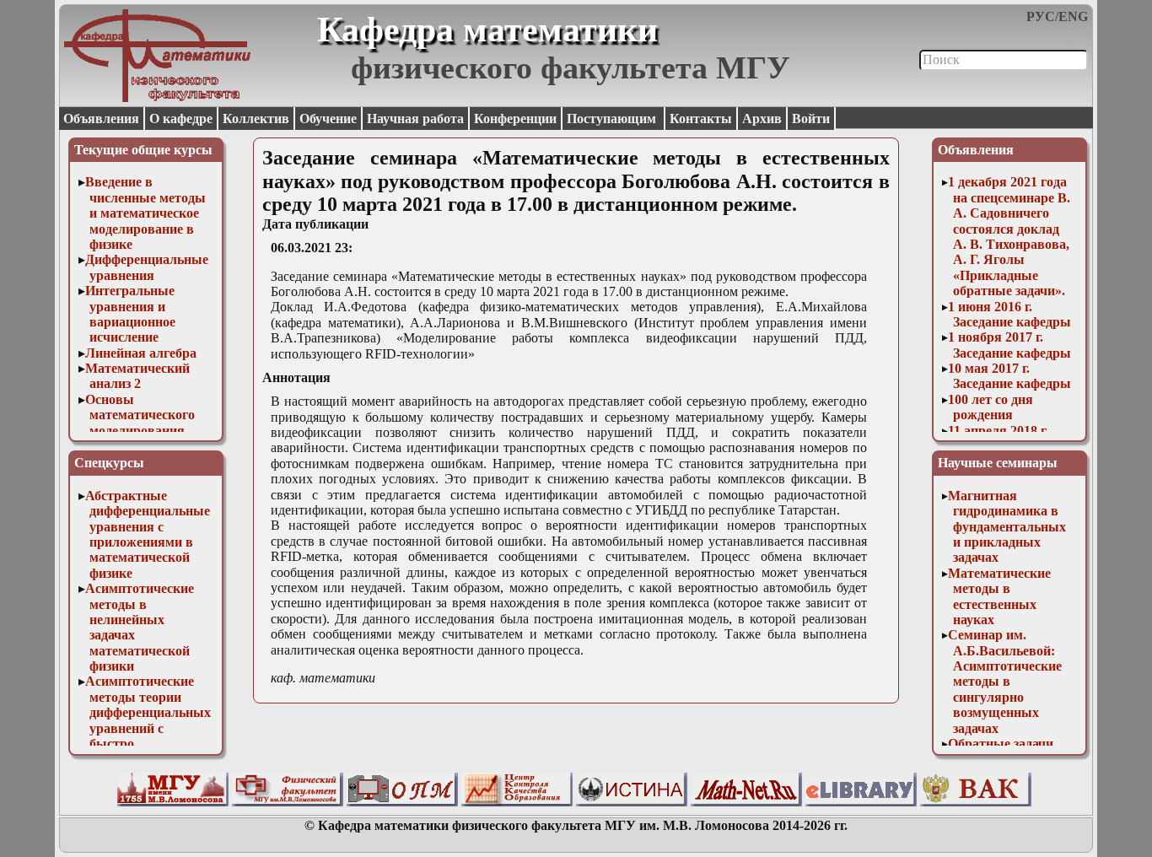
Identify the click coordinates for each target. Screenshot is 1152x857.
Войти (811, 118)
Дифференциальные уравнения (146, 267)
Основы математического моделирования (140, 415)
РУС (1040, 16)
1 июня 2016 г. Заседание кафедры (1009, 314)
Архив (762, 118)
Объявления (101, 118)
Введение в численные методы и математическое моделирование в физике (146, 213)
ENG (1073, 16)
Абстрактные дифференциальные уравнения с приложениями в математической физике (148, 534)
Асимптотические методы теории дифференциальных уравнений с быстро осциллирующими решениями (148, 727)
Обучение (328, 118)
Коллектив (256, 118)
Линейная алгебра (140, 353)
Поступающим (613, 118)
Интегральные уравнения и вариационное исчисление (130, 313)
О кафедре (181, 118)
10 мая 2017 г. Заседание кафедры (1009, 376)
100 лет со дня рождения (990, 407)
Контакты (701, 118)
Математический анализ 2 (137, 376)
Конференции (515, 118)
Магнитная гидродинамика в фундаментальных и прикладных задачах (1007, 526)
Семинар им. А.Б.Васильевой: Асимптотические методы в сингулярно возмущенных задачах (1005, 681)
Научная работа (415, 118)
